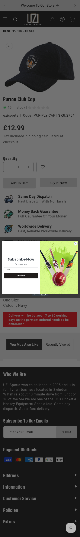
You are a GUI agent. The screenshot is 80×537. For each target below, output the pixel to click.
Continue (21, 275)
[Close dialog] (75, 243)
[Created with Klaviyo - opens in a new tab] (40, 295)
